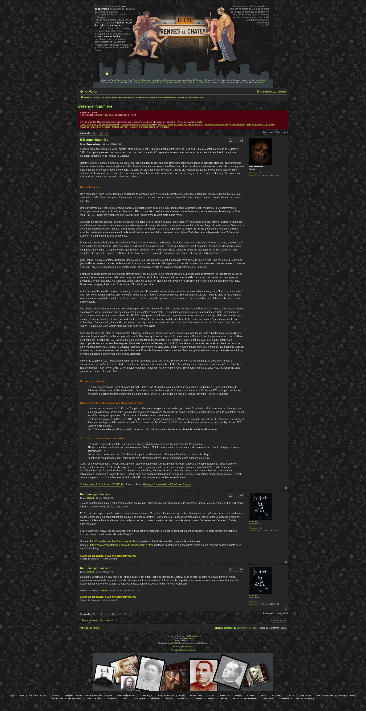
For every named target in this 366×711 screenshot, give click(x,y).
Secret (291, 695)
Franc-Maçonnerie (325, 695)
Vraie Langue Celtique (304, 698)
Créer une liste (237, 124)
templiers (141, 82)
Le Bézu (55, 695)
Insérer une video (120, 127)
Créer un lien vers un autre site (260, 124)
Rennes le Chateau (141, 80)
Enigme (238, 695)
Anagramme (57, 698)
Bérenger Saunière (95, 106)
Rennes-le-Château (126, 695)
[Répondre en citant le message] (241, 140)
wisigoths (173, 82)
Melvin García (195, 636)
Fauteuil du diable (166, 695)
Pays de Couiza (17, 695)
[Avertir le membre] (230, 140)
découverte (169, 80)
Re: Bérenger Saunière (95, 494)
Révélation (155, 698)
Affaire (236, 698)
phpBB (174, 643)
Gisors (124, 698)
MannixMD (188, 638)
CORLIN (253, 521)
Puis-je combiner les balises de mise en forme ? (180, 124)
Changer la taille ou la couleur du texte (138, 124)
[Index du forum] (104, 15)
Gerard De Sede (94, 698)
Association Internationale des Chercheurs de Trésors (88, 695)
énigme (261, 82)
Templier (223, 698)
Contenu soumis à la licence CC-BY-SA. (102, 484)
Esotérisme (284, 698)
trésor (262, 80)
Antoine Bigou (184, 698)
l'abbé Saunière (118, 80)
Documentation (256, 167)
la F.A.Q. (178, 122)
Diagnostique (305, 695)
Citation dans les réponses (216, 124)
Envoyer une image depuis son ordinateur (149, 127)
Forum (263, 695)
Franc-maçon (277, 695)
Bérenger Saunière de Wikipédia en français (167, 484)
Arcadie (168, 698)
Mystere (199, 698)
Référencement (197, 695)
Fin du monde (139, 698)
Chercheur (111, 698)
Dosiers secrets (251, 698)
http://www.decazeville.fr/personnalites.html (114, 541)
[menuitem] (84, 91)
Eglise (182, 695)
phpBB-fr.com (188, 646)
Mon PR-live (268, 698)
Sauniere (251, 695)
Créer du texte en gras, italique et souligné (99, 124)
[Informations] (236, 140)
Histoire (211, 698)
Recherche (224, 695)
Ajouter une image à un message (95, 127)
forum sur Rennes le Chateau (194, 82)
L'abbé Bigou (146, 695)
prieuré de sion (156, 82)
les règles (104, 115)
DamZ (211, 695)
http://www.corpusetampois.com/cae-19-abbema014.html (121, 545)
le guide (198, 122)
